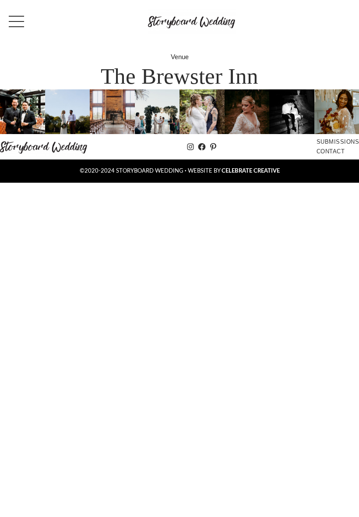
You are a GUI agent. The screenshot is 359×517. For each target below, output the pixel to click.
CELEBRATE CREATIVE (251, 171)
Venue (180, 57)
